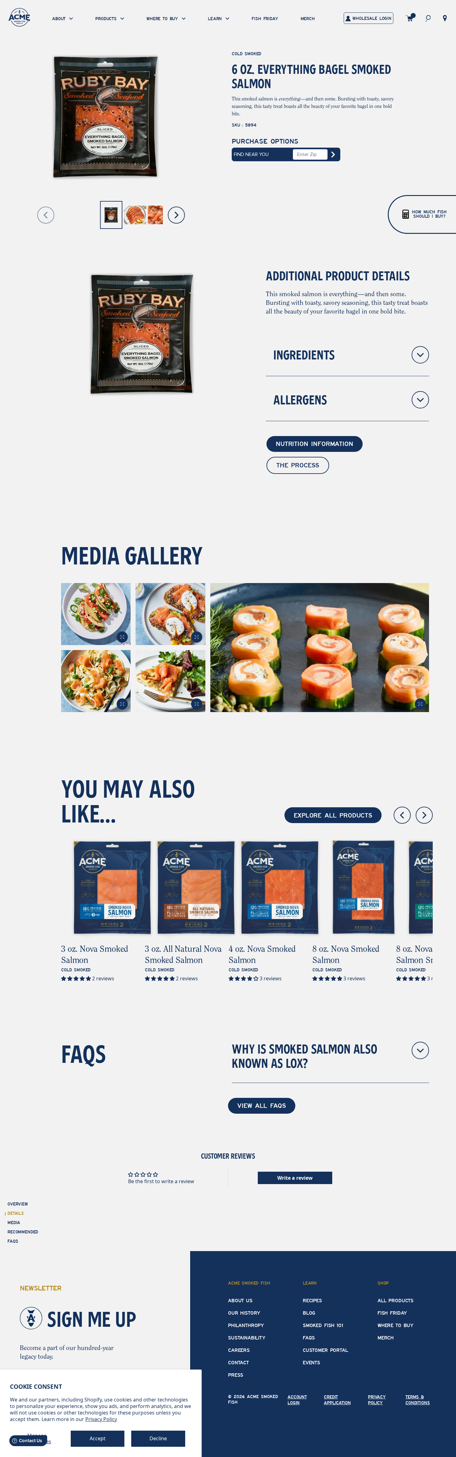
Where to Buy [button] (163, 19)
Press (235, 1375)
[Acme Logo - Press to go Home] (19, 17)
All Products (396, 1300)
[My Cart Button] (409, 18)
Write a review (295, 1177)
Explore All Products (333, 815)
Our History (244, 1313)
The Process (297, 465)
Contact (238, 1363)
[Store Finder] (445, 17)
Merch (308, 18)
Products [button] (107, 19)
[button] (428, 18)
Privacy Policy (101, 1419)
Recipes (312, 1300)
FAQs (309, 1338)
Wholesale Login (371, 18)
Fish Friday (265, 18)
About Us (240, 1300)
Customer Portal (325, 1350)
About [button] (60, 19)
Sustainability (247, 1338)
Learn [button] (216, 19)
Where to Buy (396, 1325)
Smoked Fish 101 (323, 1325)
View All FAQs (261, 1105)
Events (311, 1363)
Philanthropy (246, 1325)
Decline (158, 1438)
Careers (239, 1350)
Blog (309, 1313)
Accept (97, 1438)
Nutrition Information (314, 444)
